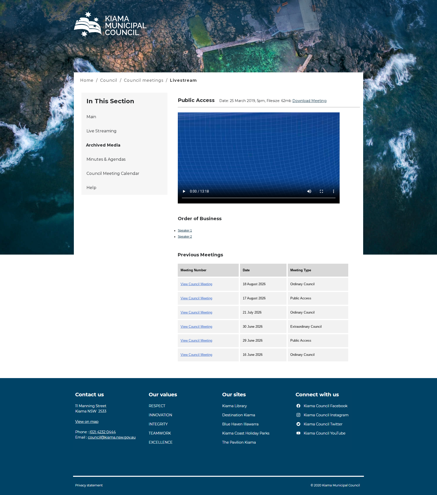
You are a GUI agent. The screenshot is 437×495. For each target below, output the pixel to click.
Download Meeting (309, 100)
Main (91, 116)
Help (91, 187)
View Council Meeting (196, 284)
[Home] (110, 37)
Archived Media (103, 145)
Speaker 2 (185, 236)
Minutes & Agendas (105, 159)
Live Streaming (101, 131)
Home (87, 80)
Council (109, 80)
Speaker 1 (185, 230)
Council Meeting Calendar (112, 173)
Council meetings (144, 80)
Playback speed (314, 181)
